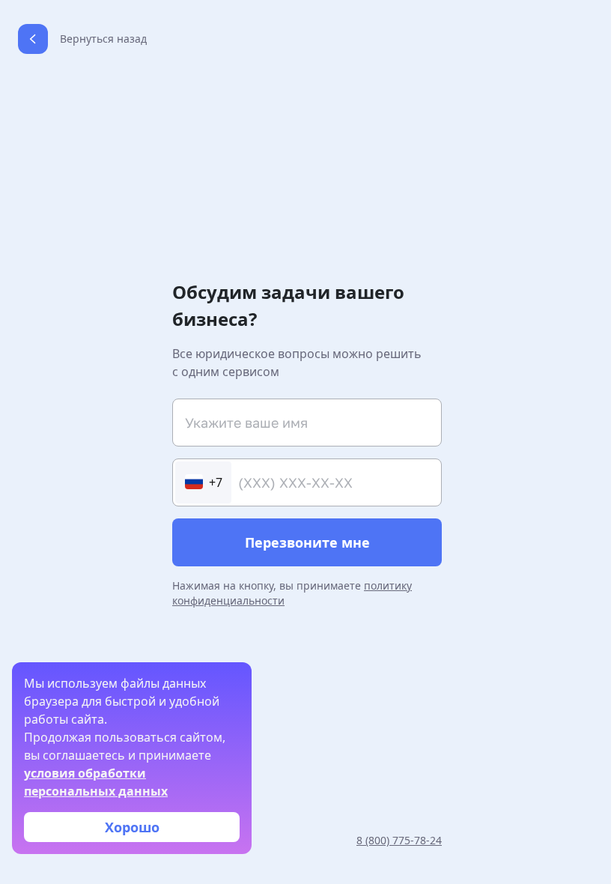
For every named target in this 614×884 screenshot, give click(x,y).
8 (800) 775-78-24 (399, 840)
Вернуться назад (103, 38)
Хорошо (132, 827)
